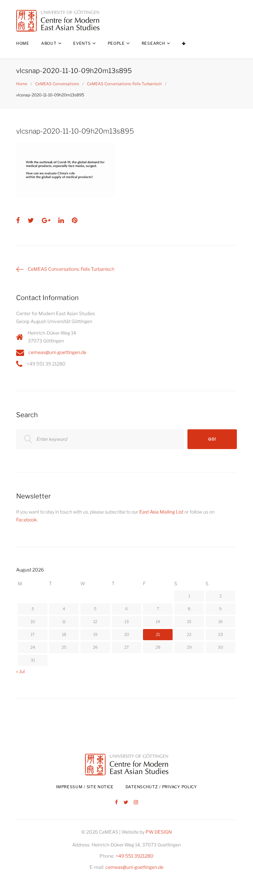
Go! (212, 439)
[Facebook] (116, 802)
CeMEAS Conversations (57, 83)
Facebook (26, 519)
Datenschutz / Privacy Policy (161, 786)
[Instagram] (136, 802)
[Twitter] (126, 802)
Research (153, 43)
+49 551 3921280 (135, 856)
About (49, 43)
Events (82, 43)
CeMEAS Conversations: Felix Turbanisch (124, 83)
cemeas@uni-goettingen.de (57, 352)
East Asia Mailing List (161, 512)
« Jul (20, 671)
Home (22, 43)
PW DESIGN (159, 832)
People (116, 43)
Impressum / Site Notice (85, 786)
